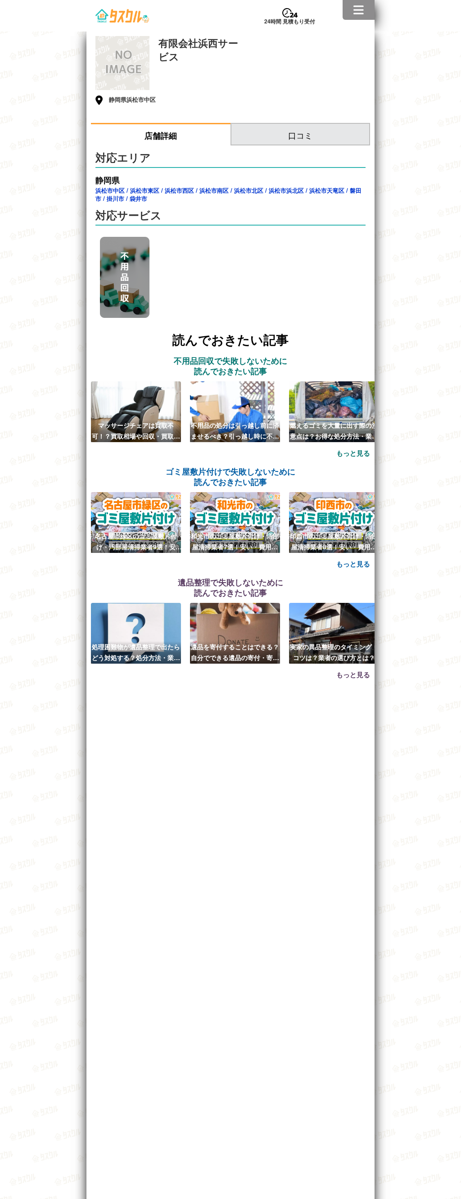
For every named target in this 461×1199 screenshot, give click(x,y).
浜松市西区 (179, 190)
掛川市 (115, 198)
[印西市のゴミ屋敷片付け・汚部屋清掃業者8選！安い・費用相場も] (334, 521)
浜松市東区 (144, 190)
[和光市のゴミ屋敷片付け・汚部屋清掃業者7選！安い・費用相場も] (235, 521)
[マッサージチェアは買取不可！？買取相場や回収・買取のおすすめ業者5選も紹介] (136, 410)
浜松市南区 (214, 190)
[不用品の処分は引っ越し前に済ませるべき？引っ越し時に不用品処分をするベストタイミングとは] (235, 410)
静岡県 (107, 180)
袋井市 (138, 198)
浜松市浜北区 (286, 190)
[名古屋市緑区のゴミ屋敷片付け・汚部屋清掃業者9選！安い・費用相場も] (136, 521)
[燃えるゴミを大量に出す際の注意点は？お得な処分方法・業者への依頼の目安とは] (334, 410)
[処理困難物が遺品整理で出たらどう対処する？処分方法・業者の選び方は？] (136, 632)
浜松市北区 (248, 190)
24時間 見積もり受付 (289, 21)
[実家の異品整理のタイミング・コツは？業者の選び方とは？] (334, 632)
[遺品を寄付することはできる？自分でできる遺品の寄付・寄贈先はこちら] (235, 632)
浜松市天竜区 (326, 190)
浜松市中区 (110, 190)
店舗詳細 (161, 135)
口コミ (300, 135)
